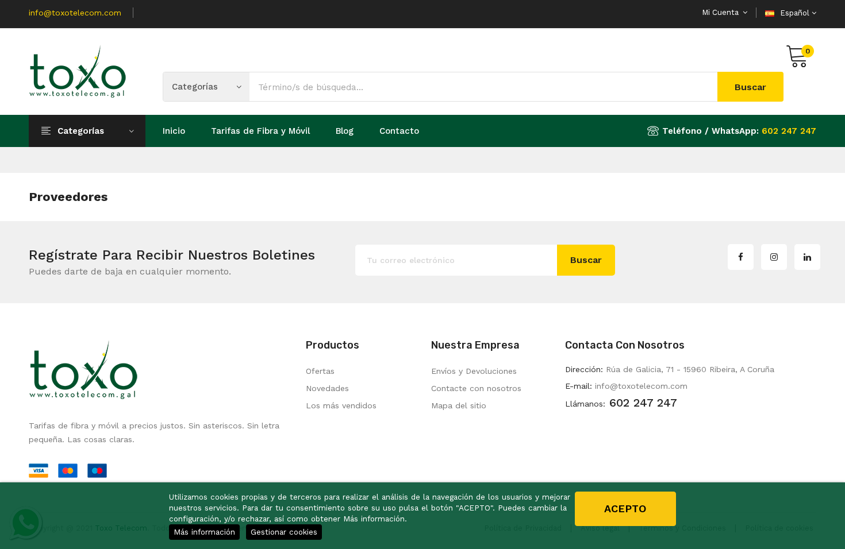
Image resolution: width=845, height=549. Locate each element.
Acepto (625, 508)
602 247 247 (789, 131)
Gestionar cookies (284, 531)
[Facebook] (741, 257)
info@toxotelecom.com (75, 12)
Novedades (327, 388)
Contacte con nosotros (476, 388)
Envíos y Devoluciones (474, 371)
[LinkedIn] (807, 257)
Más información (204, 531)
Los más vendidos (341, 405)
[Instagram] (774, 257)
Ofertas (320, 371)
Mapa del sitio (458, 405)
